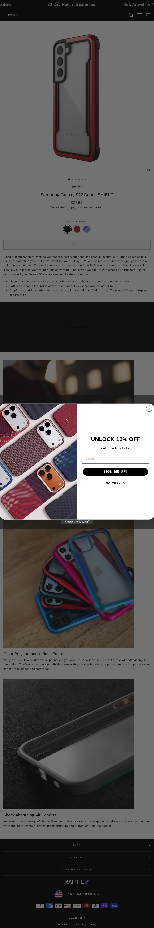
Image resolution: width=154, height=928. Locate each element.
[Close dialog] (149, 409)
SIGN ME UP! (115, 471)
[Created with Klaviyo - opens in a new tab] (77, 522)
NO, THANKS (115, 483)
